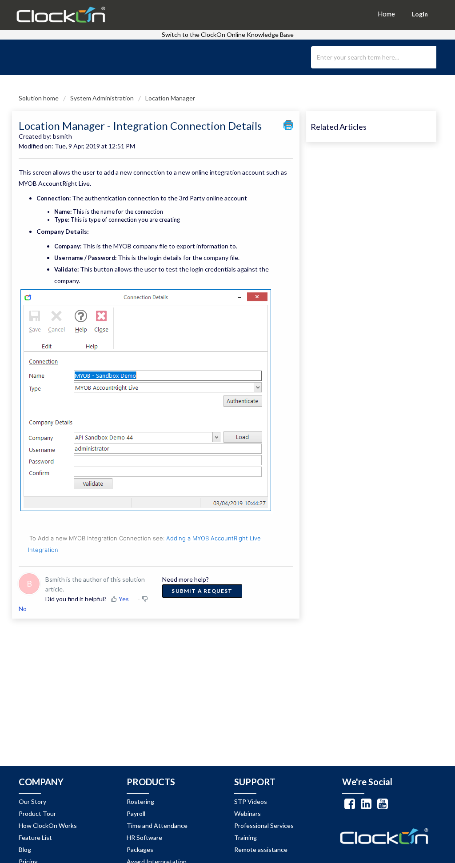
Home (386, 14)
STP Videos (250, 801)
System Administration (102, 98)
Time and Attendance (157, 825)
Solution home (39, 98)
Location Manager (170, 98)
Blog (25, 849)
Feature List (35, 837)
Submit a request (202, 590)
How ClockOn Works (48, 825)
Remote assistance (260, 849)
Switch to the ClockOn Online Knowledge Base (228, 34)
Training (245, 837)
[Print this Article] (288, 125)
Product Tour (37, 813)
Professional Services (264, 825)
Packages (140, 849)
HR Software (144, 837)
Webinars (247, 813)
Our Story (32, 801)
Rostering (140, 801)
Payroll (136, 813)
